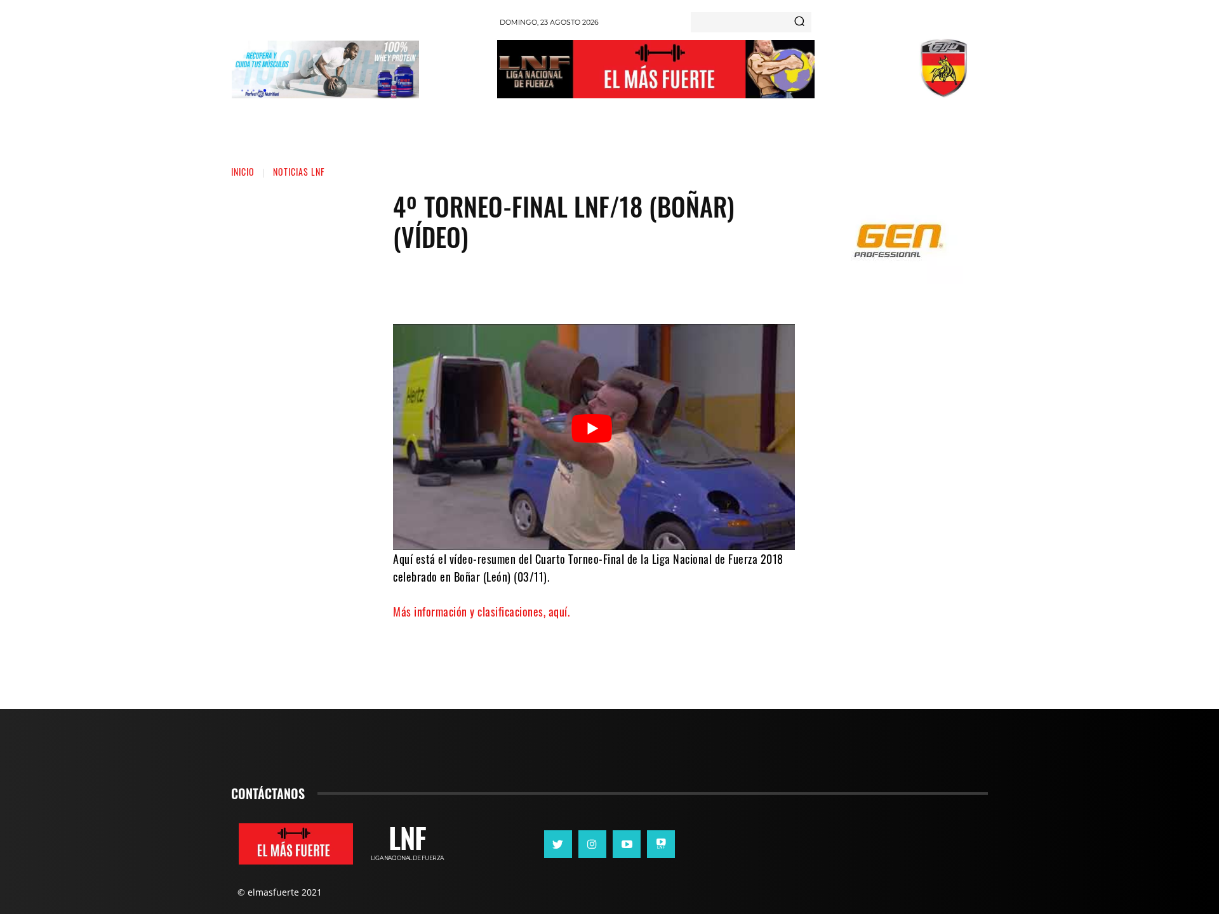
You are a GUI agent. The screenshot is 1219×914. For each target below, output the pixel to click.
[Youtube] (627, 844)
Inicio (243, 171)
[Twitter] (585, 286)
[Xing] (661, 844)
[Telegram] (661, 286)
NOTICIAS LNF (298, 171)
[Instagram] (592, 844)
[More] (699, 286)
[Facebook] (547, 286)
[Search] (799, 22)
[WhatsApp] (623, 286)
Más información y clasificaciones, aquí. (481, 611)
